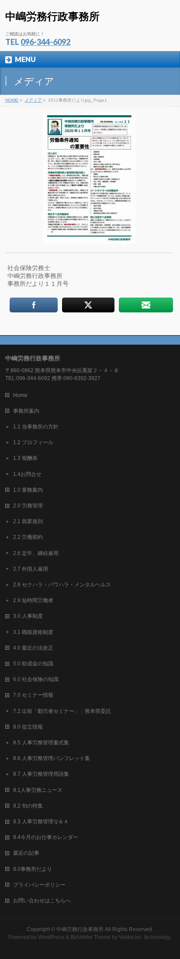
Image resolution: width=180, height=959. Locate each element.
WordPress (51, 937)
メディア (33, 100)
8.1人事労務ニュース (37, 790)
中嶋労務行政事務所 (52, 16)
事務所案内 (26, 411)
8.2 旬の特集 (28, 806)
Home (20, 395)
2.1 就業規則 (28, 521)
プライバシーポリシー (39, 885)
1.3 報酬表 (25, 458)
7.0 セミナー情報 (33, 695)
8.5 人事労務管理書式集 (41, 743)
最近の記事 (26, 853)
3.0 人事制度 (28, 616)
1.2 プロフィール (33, 442)
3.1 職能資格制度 (33, 632)
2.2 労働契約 (28, 537)
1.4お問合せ (27, 474)
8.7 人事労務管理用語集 (41, 774)
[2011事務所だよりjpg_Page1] (88, 178)
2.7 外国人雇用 (30, 569)
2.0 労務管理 (28, 506)
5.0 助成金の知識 (33, 664)
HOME (11, 100)
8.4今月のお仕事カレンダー (45, 837)
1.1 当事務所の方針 (36, 427)
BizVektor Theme (90, 937)
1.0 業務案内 (28, 490)
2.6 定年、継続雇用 (36, 553)
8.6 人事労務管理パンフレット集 (51, 758)
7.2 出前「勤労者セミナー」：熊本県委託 (62, 711)
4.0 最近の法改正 (33, 648)
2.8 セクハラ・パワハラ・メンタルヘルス (62, 585)
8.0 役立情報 (28, 727)
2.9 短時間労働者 (33, 600)
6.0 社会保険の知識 (36, 679)
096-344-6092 (45, 42)
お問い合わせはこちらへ (42, 900)
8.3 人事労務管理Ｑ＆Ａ (41, 822)
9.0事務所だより (32, 869)
